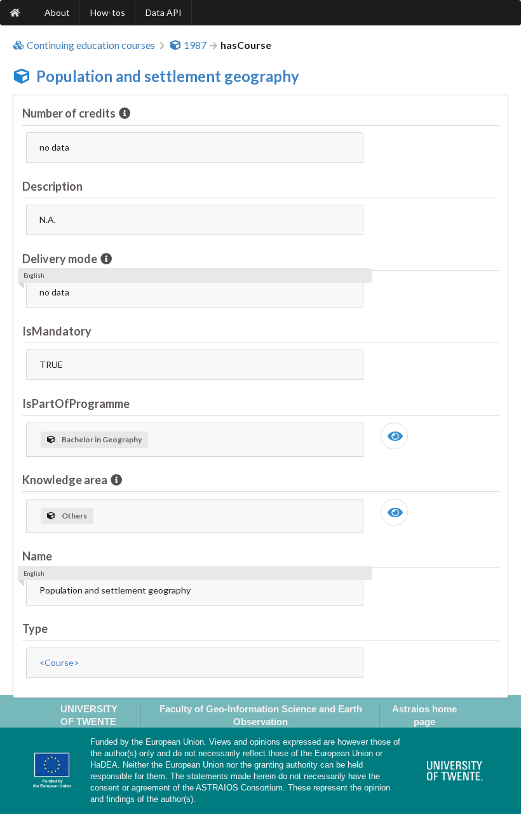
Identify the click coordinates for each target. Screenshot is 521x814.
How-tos (107, 12)
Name (37, 556)
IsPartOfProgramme (76, 403)
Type (35, 628)
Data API (163, 12)
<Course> (59, 662)
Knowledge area (64, 480)
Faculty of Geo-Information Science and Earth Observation (260, 714)
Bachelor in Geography (102, 439)
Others (74, 515)
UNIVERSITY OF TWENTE (89, 714)
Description (52, 186)
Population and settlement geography (167, 76)
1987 (195, 45)
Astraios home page (424, 714)
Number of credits (69, 113)
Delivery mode (59, 259)
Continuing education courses (91, 45)
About (57, 12)
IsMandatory (56, 331)
